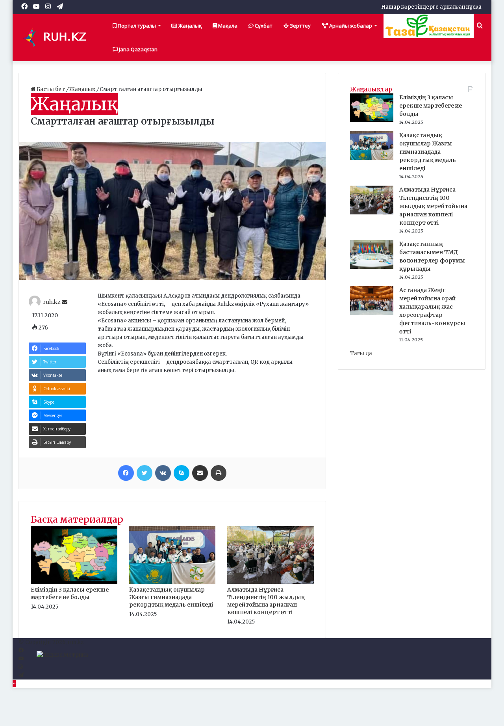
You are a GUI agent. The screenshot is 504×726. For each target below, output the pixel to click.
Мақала (227, 25)
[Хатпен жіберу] (200, 473)
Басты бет (50, 89)
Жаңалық (189, 25)
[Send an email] (64, 302)
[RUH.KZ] (58, 37)
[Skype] (181, 473)
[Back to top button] (14, 683)
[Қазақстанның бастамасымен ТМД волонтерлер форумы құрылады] (371, 267)
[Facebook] (126, 473)
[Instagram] (21, 667)
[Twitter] (144, 473)
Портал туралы (136, 25)
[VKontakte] (163, 473)
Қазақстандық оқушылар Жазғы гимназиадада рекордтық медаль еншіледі (171, 597)
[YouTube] (21, 658)
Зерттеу (300, 25)
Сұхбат (263, 25)
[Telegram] (21, 675)
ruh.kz (52, 302)
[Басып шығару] (218, 473)
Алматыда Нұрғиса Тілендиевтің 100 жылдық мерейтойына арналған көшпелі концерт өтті (266, 601)
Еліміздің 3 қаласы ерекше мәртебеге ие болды (70, 593)
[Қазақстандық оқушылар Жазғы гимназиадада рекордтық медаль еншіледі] (172, 582)
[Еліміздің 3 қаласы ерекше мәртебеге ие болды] (74, 582)
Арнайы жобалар (350, 25)
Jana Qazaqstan (138, 49)
